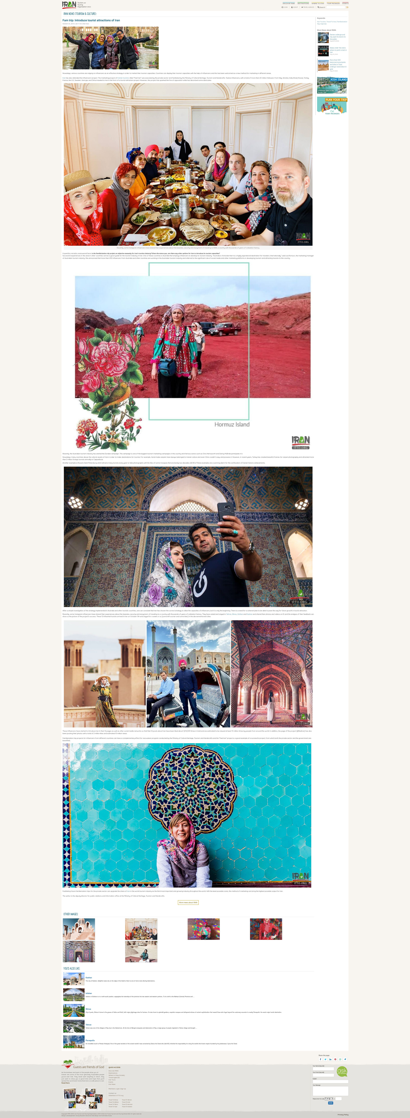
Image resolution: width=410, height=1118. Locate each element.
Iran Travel (108, 1114)
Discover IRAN (113, 1071)
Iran (64, 78)
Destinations (113, 1073)
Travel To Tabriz (113, 1104)
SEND (330, 1103)
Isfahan (240, 614)
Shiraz (234, 614)
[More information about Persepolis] (74, 1042)
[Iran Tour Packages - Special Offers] (332, 105)
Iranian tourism (123, 78)
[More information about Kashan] (74, 979)
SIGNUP (295, 7)
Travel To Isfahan (114, 1102)
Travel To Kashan (127, 1106)
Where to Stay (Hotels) (117, 1075)
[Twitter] (325, 1059)
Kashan (249, 614)
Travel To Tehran (127, 1100)
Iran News (112, 1084)
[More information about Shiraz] (74, 1010)
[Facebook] (320, 1059)
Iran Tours (112, 1080)
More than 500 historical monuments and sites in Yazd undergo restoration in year (338, 64)
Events (111, 1082)
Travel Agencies (114, 1077)
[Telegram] (345, 1059)
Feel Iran (324, 24)
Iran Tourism (321, 22)
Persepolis (90, 1040)
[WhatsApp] (340, 1059)
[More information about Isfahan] (74, 994)
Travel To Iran (331, 22)
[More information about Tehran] (74, 1026)
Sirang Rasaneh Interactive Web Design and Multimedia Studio (94, 1115)
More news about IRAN (188, 902)
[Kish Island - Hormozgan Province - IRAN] (332, 85)
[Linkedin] (330, 1059)
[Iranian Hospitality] (83, 1067)
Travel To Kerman (127, 1104)
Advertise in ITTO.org (116, 1095)
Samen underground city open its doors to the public (338, 37)
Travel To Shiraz (113, 1100)
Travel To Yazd (113, 1106)
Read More (66, 1083)
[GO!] (347, 7)
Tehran (228, 614)
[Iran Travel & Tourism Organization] (76, 5)
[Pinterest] (335, 1059)
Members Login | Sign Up (117, 1089)
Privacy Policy (343, 1115)
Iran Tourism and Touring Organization (85, 1114)
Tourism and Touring (117, 1114)
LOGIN (286, 7)
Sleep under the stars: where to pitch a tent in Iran (338, 50)
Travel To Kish (126, 1102)
